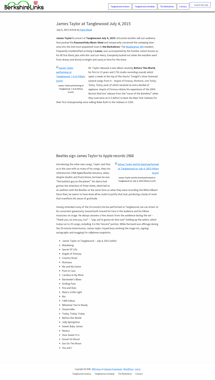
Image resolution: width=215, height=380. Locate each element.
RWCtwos (96, 369)
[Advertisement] (107, 128)
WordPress (128, 369)
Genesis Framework (113, 369)
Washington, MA (135, 46)
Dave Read (86, 29)
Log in (137, 369)
